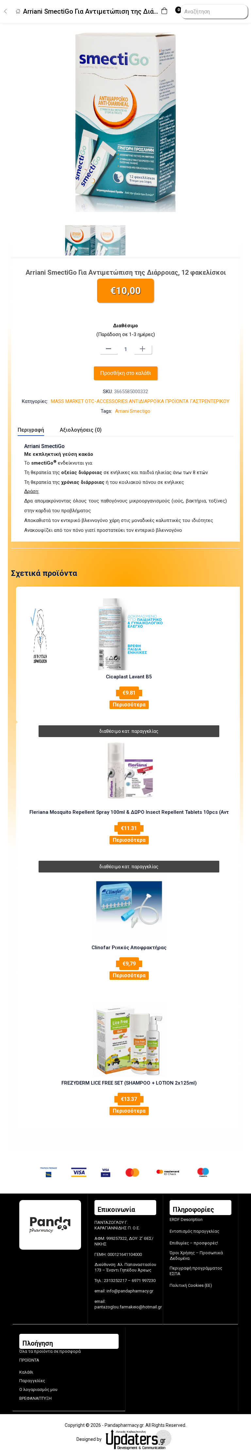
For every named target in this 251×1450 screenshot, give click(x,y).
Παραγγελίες (32, 1380)
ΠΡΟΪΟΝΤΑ (29, 1360)
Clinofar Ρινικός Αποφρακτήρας (129, 947)
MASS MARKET (67, 401)
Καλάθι (26, 1372)
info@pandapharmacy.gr (130, 1290)
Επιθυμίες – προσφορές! (194, 1243)
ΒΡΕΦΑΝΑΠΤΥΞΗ (35, 1398)
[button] (166, 12)
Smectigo (140, 411)
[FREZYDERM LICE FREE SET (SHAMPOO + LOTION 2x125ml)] (129, 1040)
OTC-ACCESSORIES (106, 401)
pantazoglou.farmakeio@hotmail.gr (128, 1306)
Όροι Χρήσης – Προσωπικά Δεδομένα (196, 1255)
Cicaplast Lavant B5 (129, 677)
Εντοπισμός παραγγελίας (194, 1231)
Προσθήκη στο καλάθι (125, 373)
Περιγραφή (31, 430)
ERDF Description (186, 1219)
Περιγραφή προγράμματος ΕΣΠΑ (196, 1271)
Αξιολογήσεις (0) (81, 430)
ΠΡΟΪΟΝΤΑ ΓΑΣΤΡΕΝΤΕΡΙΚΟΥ (197, 401)
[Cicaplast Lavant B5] (129, 634)
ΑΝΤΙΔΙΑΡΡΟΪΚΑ (146, 401)
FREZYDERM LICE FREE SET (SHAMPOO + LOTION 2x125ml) (129, 1083)
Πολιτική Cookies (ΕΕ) (191, 1285)
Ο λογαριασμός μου (38, 1389)
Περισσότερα (129, 705)
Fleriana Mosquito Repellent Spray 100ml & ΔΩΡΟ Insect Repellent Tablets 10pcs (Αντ (129, 812)
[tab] (39, 431)
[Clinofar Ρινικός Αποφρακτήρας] (129, 905)
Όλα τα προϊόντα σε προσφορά (50, 1351)
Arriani (122, 411)
